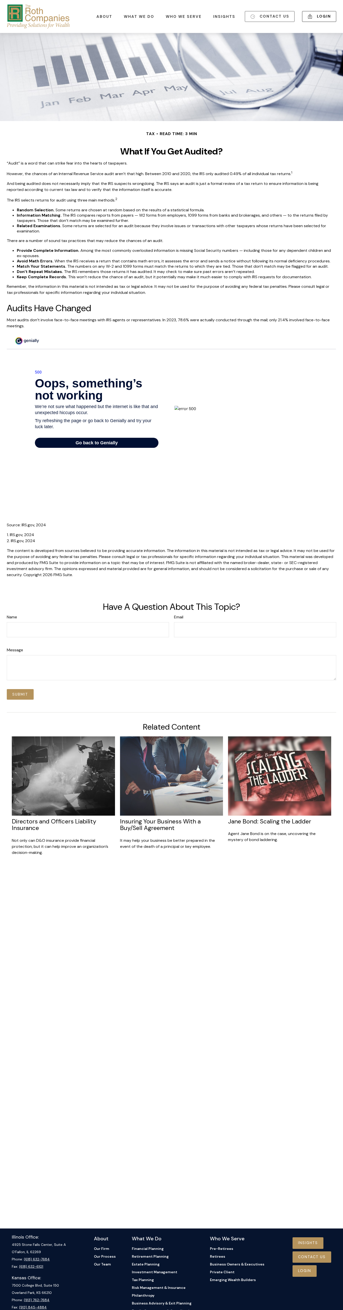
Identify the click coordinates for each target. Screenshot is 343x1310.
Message (15, 650)
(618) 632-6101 (31, 1266)
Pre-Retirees (221, 1248)
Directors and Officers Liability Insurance (54, 824)
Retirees (217, 1256)
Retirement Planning (150, 1256)
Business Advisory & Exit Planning (162, 1303)
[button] (104, 16)
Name (12, 617)
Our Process (105, 1256)
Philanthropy (143, 1295)
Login (304, 1270)
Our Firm (101, 1248)
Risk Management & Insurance (159, 1287)
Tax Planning (143, 1280)
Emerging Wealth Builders (233, 1280)
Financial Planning (148, 1248)
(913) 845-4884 (33, 1307)
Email (178, 617)
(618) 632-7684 (37, 1259)
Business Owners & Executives (237, 1264)
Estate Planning (146, 1264)
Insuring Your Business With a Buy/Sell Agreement (160, 824)
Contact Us (312, 1257)
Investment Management (154, 1272)
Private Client (222, 1272)
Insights (308, 1243)
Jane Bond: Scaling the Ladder (269, 821)
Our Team (102, 1264)
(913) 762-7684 (36, 1300)
